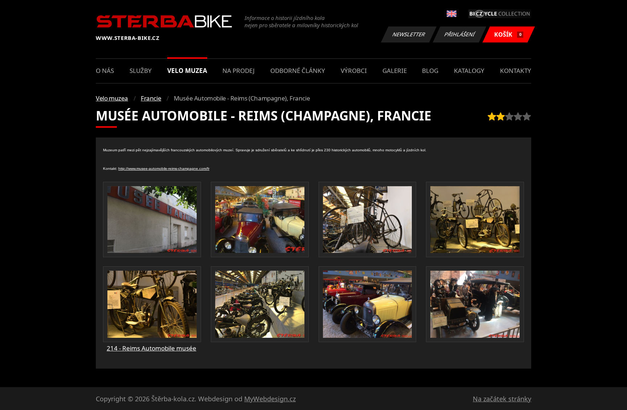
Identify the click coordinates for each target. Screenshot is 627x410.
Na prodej (238, 70)
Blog (430, 70)
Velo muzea (187, 70)
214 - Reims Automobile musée (151, 348)
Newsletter (409, 34)
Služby (141, 70)
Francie (151, 98)
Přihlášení (459, 34)
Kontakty (515, 70)
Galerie (394, 70)
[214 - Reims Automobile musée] (152, 219)
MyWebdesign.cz (270, 398)
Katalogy (469, 70)
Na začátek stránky (502, 398)
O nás (105, 70)
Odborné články (297, 70)
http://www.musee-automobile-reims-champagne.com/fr (163, 169)
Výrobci (354, 70)
